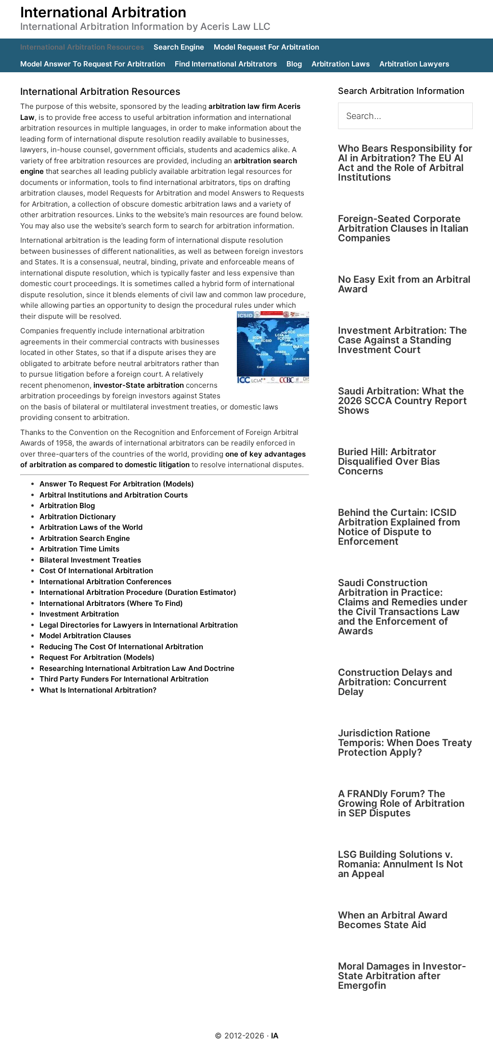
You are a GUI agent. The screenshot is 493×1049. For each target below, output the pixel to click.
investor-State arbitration (138, 385)
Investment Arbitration (79, 613)
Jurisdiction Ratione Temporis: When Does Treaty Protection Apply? (405, 742)
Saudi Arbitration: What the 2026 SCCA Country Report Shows (402, 400)
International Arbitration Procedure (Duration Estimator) (137, 592)
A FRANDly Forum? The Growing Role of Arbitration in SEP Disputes (401, 803)
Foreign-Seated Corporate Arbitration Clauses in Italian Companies (403, 228)
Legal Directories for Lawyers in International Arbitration (138, 624)
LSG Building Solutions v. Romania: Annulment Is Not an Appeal (400, 864)
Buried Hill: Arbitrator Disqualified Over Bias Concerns (389, 461)
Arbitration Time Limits (79, 548)
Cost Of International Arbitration (96, 570)
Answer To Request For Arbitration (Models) (116, 483)
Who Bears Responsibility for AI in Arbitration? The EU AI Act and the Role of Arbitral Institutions (405, 163)
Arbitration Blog (67, 505)
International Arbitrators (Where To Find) (111, 603)
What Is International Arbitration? (97, 690)
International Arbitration (103, 12)
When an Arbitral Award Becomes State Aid (393, 920)
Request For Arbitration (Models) (97, 657)
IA (275, 1035)
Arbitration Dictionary (77, 516)
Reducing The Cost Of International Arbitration (121, 646)
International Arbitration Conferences (105, 581)
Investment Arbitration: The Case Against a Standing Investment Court (402, 340)
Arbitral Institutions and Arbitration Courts (113, 494)
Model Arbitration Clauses (85, 635)
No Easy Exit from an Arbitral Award (404, 284)
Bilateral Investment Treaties (90, 559)
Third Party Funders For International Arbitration (123, 678)
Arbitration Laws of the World (91, 527)
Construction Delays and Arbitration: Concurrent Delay (395, 682)
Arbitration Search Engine (84, 538)
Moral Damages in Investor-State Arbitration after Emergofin (402, 975)
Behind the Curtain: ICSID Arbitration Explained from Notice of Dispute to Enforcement (399, 527)
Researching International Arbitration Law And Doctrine (136, 668)
